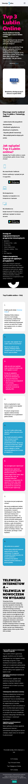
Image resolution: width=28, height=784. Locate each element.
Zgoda (14, 781)
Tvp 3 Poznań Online (14, 762)
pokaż (16, 63)
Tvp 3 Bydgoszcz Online (14, 766)
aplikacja (9, 726)
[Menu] (24, 3)
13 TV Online (14, 759)
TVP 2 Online (14, 770)
